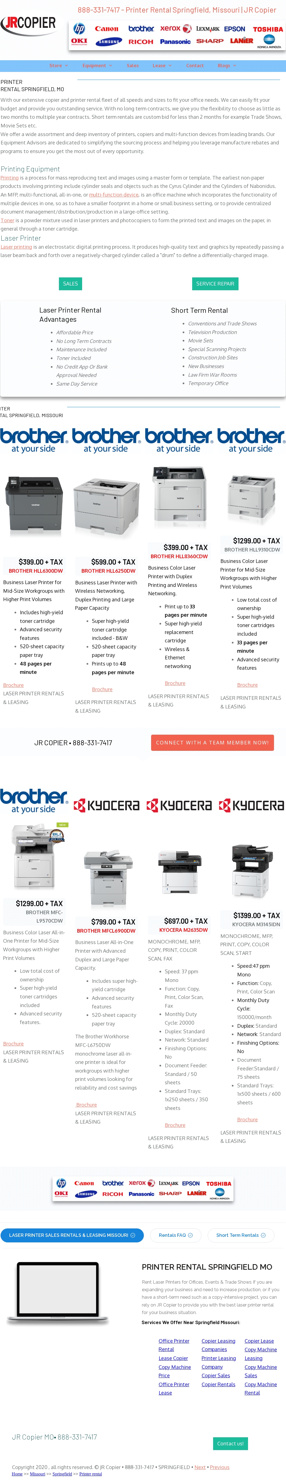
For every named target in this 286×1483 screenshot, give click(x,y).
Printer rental (90, 1474)
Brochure (13, 685)
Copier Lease (259, 1341)
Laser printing (16, 247)
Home (17, 1474)
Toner (7, 220)
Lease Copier (173, 1358)
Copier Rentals (218, 1384)
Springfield (62, 1474)
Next (200, 1467)
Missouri (37, 1474)
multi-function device (114, 195)
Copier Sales (216, 1375)
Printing (10, 178)
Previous (220, 1467)
